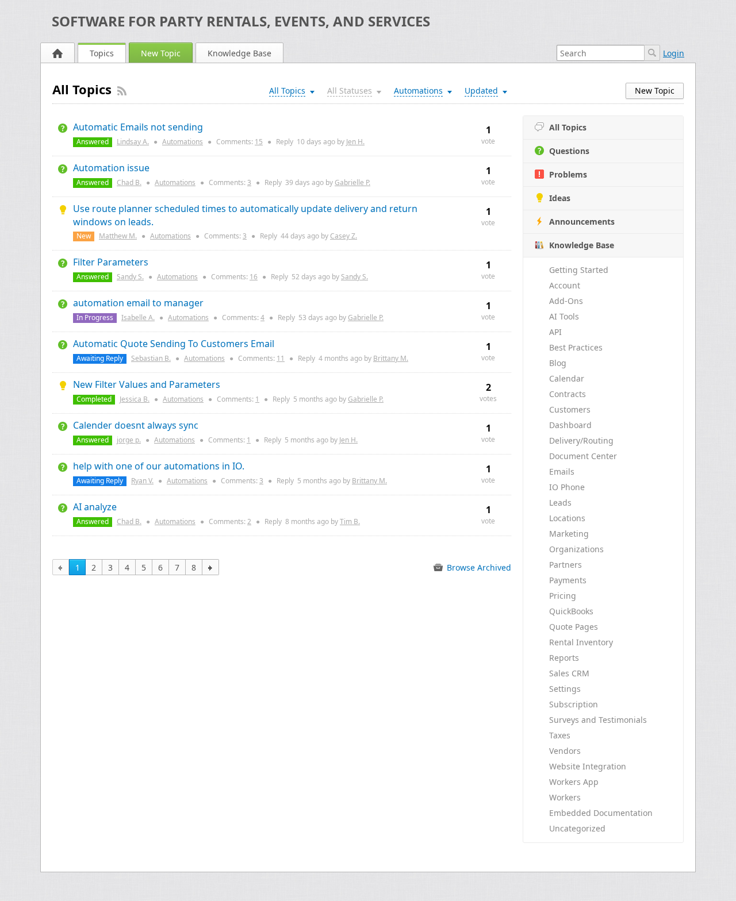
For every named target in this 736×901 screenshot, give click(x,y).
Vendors (565, 750)
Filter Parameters (110, 262)
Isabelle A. (138, 317)
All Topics (567, 127)
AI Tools (564, 316)
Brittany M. (390, 358)
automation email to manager (138, 303)
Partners (565, 564)
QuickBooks (571, 611)
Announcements (582, 221)
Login (673, 53)
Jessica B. (135, 399)
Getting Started (578, 269)
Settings (565, 688)
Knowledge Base (239, 53)
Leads (560, 502)
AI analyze (95, 506)
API (555, 331)
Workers (565, 797)
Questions (569, 150)
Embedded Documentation (601, 812)
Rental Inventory (581, 642)
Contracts (567, 393)
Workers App (574, 781)
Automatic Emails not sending (138, 127)
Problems (568, 174)
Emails (561, 471)
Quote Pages (573, 626)
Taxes (559, 735)
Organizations (576, 549)
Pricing (562, 595)
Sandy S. (130, 277)
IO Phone (567, 487)
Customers (570, 409)
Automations (182, 142)
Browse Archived (477, 567)
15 (259, 142)
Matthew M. (118, 236)
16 (254, 277)
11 (281, 358)
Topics (102, 53)
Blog (557, 362)
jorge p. (129, 440)
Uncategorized (577, 828)
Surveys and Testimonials (598, 719)
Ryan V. (142, 481)
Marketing (569, 533)
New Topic (161, 53)
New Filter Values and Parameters (146, 384)
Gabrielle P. (352, 182)
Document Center (583, 455)
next (210, 567)
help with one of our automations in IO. (158, 466)
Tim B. (350, 521)
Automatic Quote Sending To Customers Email (173, 343)
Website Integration (587, 766)
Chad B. (129, 182)
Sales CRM (569, 673)
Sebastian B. (151, 358)
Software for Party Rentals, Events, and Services (241, 20)
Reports (564, 657)
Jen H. (355, 142)
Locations (567, 518)
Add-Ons (566, 300)
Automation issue (111, 167)
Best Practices (576, 347)
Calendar (566, 378)
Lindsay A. (133, 142)
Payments (567, 580)
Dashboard (570, 424)
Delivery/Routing (581, 440)
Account (564, 285)
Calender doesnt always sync (135, 425)
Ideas (559, 197)
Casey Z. (343, 236)
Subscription (573, 704)
